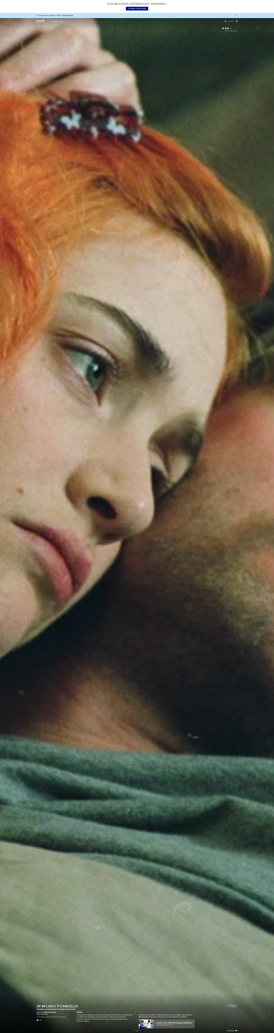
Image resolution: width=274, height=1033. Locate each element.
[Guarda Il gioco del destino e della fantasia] (146, 1024)
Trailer (233, 1005)
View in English (67, 15)
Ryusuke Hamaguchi (164, 1025)
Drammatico (41, 1017)
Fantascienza (61, 1017)
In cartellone (57, 21)
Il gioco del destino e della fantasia (174, 1023)
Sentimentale (51, 1017)
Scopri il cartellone (137, 9)
